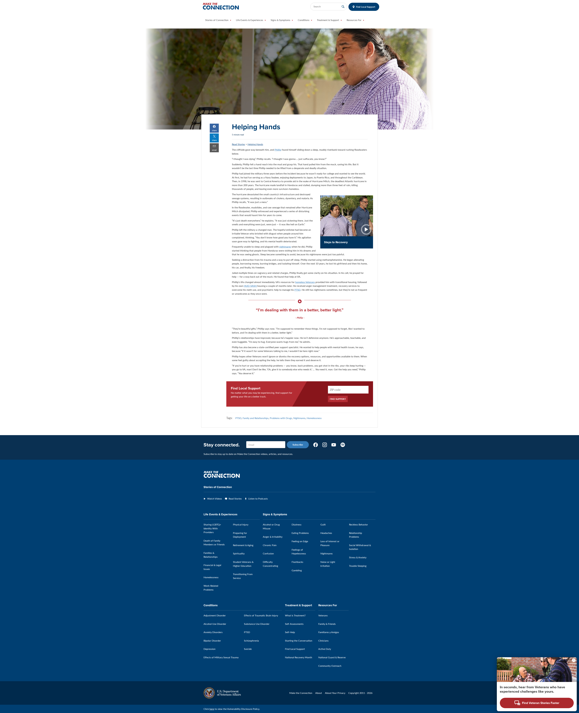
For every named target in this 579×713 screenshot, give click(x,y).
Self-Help (290, 632)
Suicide (248, 649)
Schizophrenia (251, 640)
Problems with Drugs (281, 418)
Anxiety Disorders (213, 632)
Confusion (268, 553)
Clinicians (323, 640)
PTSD (297, 289)
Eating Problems (300, 533)
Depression (209, 649)
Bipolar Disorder (212, 640)
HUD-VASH (250, 286)
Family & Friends (327, 624)
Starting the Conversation (298, 640)
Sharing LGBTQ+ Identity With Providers (212, 528)
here (211, 709)
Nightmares (299, 418)
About (318, 693)
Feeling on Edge (300, 541)
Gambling (297, 570)
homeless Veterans (305, 282)
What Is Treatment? (295, 615)
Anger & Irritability (272, 536)
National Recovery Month (298, 657)
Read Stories (238, 144)
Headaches (326, 533)
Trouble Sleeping (357, 566)
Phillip (278, 149)
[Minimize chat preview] (574, 660)
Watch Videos (214, 498)
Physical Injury (240, 524)
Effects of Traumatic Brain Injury (261, 615)
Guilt (323, 524)
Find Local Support (365, 6)
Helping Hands (255, 144)
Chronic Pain (270, 545)
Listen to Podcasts (258, 498)
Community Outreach (329, 665)
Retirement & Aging (243, 545)
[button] (218, 20)
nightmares (285, 246)
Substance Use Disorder (256, 624)
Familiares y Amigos (328, 632)
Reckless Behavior (358, 524)
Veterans (323, 615)
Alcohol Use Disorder (215, 624)
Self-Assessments (294, 624)
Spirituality (239, 553)
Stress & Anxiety (357, 557)
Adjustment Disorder (215, 615)
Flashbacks (297, 562)
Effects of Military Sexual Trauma (221, 657)
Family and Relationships (256, 418)
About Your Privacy (335, 693)
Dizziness (296, 524)
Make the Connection (300, 693)
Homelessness (314, 418)
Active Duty (324, 649)
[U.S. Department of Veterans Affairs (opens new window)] (222, 692)
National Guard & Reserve (332, 657)
